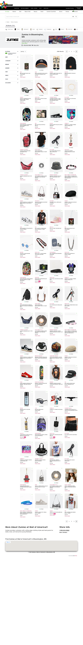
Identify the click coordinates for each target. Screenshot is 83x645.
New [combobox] (6, 57)
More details (63, 532)
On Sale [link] (7, 11)
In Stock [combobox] (7, 51)
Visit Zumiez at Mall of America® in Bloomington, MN (42, 552)
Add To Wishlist (32, 56)
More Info (36, 45)
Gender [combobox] (7, 68)
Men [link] (20, 11)
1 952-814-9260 (27, 45)
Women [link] (14, 11)
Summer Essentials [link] (51, 11)
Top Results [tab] (10, 25)
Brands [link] (67, 11)
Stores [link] (60, 11)
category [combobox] (8, 60)
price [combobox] (6, 75)
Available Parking (70, 8)
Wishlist (76, 11)
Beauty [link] (35, 11)
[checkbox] (9, 29)
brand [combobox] (7, 64)
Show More (24, 43)
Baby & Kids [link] (27, 11)
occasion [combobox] (8, 82)
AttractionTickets (78, 8)
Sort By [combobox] (22, 51)
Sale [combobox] (6, 79)
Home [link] (42, 11)
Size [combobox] (6, 71)
